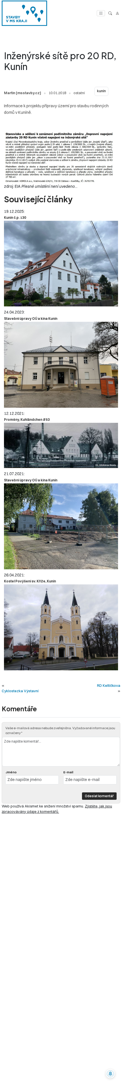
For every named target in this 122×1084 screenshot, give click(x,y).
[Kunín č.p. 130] (61, 263)
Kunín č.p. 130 (15, 217)
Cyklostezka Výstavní (20, 691)
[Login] (117, 13)
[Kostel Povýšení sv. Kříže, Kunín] (61, 627)
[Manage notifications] (110, 1073)
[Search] (110, 13)
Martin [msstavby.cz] (22, 92)
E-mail (68, 772)
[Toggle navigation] (101, 13)
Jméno (11, 772)
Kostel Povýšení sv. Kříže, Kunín (30, 581)
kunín (101, 91)
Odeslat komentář (99, 796)
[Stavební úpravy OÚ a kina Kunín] (61, 365)
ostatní (79, 92)
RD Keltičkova (108, 685)
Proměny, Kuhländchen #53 (27, 419)
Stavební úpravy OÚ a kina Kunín (30, 318)
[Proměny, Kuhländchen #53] (61, 445)
